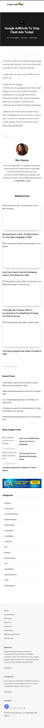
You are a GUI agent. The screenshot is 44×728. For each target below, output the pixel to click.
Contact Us (8, 626)
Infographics (9, 530)
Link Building (9, 536)
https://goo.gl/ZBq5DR (12, 125)
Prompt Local (9, 638)
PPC (22, 22)
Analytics (8, 503)
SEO (6, 564)
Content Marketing (11, 514)
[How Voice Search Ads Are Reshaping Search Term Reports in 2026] (22, 255)
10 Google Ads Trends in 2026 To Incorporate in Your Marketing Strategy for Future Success (20, 313)
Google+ (19, 84)
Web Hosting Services (12, 634)
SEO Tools (7, 618)
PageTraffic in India (22, 181)
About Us (7, 622)
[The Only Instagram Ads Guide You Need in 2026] (22, 334)
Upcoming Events (11, 575)
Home (6, 611)
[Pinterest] (22, 53)
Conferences (9, 508)
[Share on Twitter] (15, 53)
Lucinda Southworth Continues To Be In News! (19, 469)
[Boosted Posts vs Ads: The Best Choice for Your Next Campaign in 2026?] (22, 217)
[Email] (34, 53)
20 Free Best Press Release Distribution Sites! (28, 456)
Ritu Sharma (14, 38)
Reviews (7, 553)
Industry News (10, 525)
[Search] (38, 5)
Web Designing (10, 586)
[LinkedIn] (28, 53)
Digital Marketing (10, 519)
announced (36, 61)
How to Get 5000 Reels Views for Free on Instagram (29, 441)
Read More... (8, 668)
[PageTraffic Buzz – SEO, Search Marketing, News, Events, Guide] (15, 4)
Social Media (9, 569)
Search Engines (10, 558)
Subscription (8, 630)
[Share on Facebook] (9, 53)
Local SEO (8, 541)
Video (7, 580)
